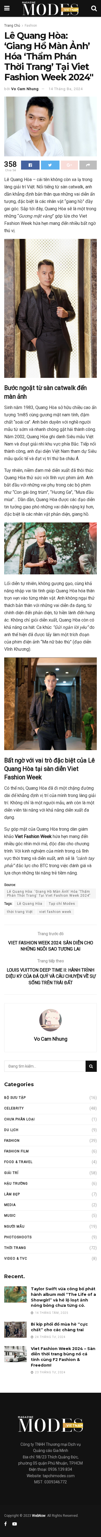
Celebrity (14, 1108)
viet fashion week (55, 912)
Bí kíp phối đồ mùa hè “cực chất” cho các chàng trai (59, 1327)
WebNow (38, 1516)
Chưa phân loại (19, 1119)
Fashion (31, 26)
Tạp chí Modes (62, 904)
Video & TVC (15, 1258)
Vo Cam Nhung (25, 89)
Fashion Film (16, 1151)
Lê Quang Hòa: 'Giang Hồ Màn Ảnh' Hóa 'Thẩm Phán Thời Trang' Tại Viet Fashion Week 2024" (49, 893)
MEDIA (10, 1205)
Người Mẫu (14, 1226)
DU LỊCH (11, 1130)
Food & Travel (18, 1162)
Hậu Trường (16, 1184)
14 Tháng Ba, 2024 (66, 89)
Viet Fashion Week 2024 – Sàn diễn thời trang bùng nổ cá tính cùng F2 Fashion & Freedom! (63, 1357)
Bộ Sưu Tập (15, 1098)
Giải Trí (11, 1173)
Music (10, 1216)
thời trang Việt (20, 912)
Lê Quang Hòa (29, 904)
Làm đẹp (12, 1194)
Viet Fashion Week (33, 836)
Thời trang (15, 1248)
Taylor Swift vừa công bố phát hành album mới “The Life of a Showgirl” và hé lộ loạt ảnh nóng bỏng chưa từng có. (63, 1297)
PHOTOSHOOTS (18, 1237)
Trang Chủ (12, 26)
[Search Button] (91, 1066)
